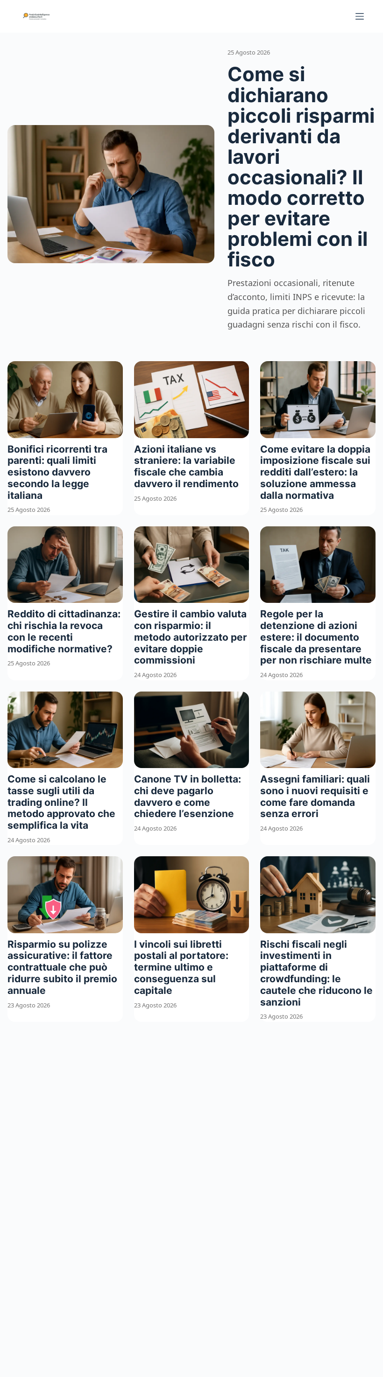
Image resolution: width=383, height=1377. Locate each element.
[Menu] (359, 16)
